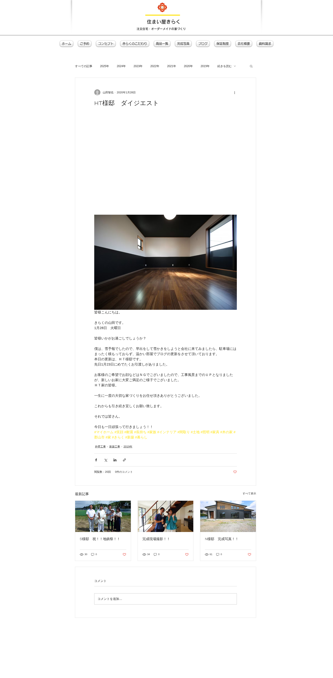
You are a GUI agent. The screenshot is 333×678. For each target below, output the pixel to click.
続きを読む (224, 66)
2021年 (171, 66)
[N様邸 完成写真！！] (228, 516)
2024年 (121, 66)
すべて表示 (249, 493)
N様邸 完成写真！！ (222, 539)
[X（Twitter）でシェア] (105, 460)
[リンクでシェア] (124, 460)
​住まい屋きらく (164, 21)
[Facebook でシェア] (96, 460)
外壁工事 (100, 446)
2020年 (188, 66)
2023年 (138, 66)
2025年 (104, 66)
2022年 (154, 66)
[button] (251, 66)
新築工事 (114, 446)
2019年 (205, 66)
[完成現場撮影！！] (165, 516)
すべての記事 (83, 66)
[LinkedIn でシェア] (115, 460)
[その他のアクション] (234, 92)
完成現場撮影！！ (156, 539)
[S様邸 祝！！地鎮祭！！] (103, 516)
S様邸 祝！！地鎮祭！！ (100, 539)
